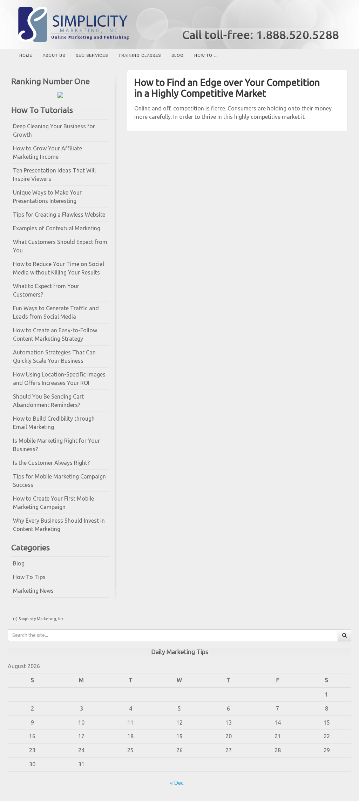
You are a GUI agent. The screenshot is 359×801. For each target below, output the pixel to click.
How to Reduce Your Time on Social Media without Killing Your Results (58, 268)
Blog (177, 55)
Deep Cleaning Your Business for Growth (54, 130)
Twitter (334, 20)
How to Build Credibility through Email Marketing (54, 422)
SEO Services (91, 55)
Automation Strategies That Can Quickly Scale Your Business (54, 356)
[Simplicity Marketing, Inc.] (179, 24)
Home (25, 55)
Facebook (324, 20)
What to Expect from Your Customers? (46, 290)
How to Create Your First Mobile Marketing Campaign (53, 502)
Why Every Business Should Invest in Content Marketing (59, 524)
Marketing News (33, 591)
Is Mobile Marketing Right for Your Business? (56, 444)
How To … (206, 55)
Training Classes (139, 55)
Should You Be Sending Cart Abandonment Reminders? (48, 400)
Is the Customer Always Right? (51, 463)
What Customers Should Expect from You (60, 246)
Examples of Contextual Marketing (56, 228)
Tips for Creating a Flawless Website (59, 214)
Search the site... (339, 55)
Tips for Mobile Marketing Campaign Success (59, 480)
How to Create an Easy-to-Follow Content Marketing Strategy (55, 334)
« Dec (177, 783)
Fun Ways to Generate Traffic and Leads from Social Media (56, 312)
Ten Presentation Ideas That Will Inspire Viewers (54, 174)
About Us (53, 55)
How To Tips (29, 577)
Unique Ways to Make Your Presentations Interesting (47, 196)
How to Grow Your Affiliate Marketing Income (47, 152)
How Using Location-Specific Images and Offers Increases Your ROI (59, 378)
